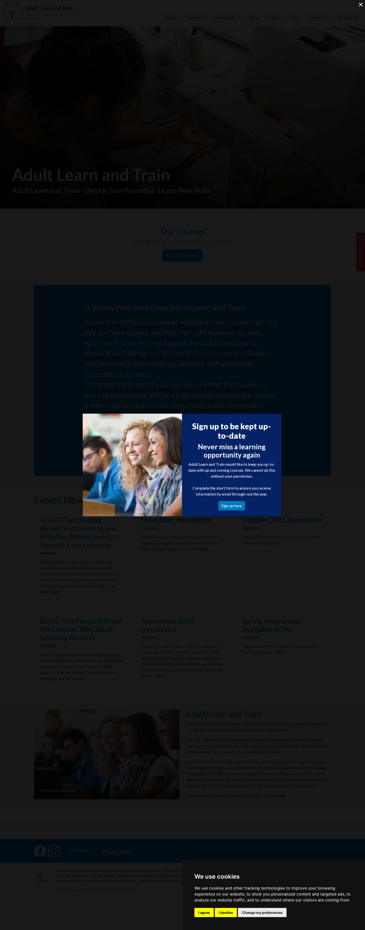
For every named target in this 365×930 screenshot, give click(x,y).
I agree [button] (204, 912)
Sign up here (231, 505)
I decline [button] (226, 912)
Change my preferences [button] (262, 912)
